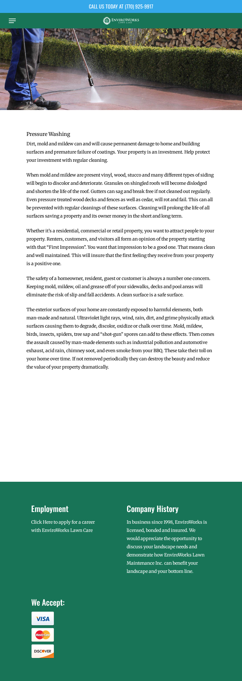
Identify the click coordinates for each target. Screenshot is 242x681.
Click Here (42, 522)
